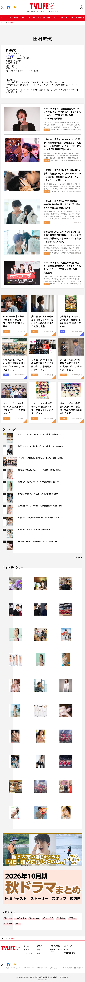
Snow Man (34, 918)
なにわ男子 (48, 918)
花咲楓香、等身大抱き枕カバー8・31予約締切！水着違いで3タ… (39, 470)
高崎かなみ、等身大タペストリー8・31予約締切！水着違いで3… (39, 482)
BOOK (71, 18)
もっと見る (78, 557)
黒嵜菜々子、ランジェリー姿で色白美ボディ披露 (34, 529)
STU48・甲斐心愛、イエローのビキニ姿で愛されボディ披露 (38, 541)
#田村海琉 (11, 23)
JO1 (18, 923)
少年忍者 (10, 56)
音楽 (29, 18)
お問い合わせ (53, 968)
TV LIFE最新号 (80, 18)
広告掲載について (42, 968)
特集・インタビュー (53, 18)
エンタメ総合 (41, 18)
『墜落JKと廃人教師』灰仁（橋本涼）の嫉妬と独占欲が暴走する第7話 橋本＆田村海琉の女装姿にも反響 (62, 204)
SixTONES (21, 918)
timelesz (8, 918)
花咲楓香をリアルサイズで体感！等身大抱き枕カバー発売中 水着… (40, 506)
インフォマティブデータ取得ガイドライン (72, 968)
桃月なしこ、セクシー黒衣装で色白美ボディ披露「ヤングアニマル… (40, 446)
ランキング (64, 18)
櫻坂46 (73, 918)
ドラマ (9, 18)
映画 (34, 18)
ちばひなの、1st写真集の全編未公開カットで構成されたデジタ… (39, 518)
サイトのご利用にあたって (13, 968)
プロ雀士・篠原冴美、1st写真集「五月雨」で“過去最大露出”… (39, 494)
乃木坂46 (61, 918)
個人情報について (29, 968)
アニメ (24, 18)
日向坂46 (8, 923)
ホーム (3, 18)
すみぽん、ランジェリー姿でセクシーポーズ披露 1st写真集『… (39, 434)
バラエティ (16, 18)
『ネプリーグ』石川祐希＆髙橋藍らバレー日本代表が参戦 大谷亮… (40, 458)
